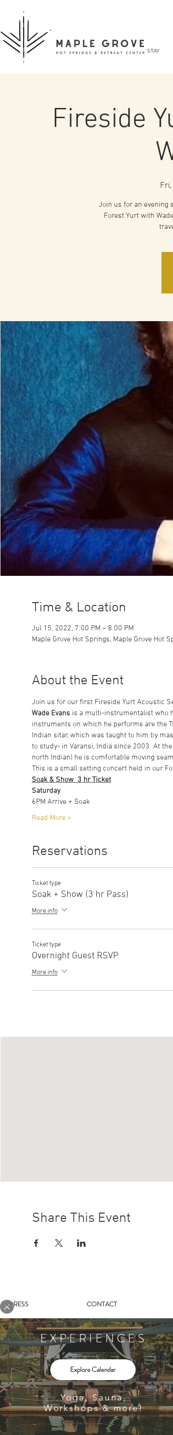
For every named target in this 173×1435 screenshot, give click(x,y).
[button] (7, 1307)
